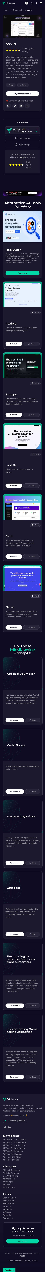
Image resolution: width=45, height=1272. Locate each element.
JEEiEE (22, 1256)
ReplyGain (13, 249)
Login (23, 157)
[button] (37, 3)
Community (18, 10)
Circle (10, 607)
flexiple (11, 323)
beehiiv (11, 465)
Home (6, 10)
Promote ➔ (22, 122)
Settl (9, 536)
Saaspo (11, 394)
